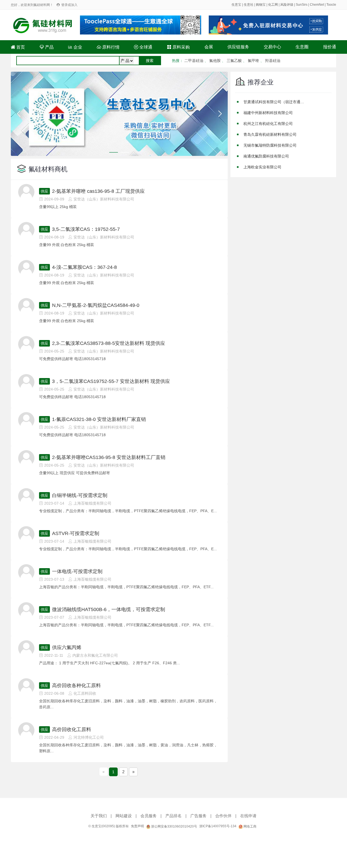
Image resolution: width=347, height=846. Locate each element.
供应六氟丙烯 (66, 647)
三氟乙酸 (234, 60)
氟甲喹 (253, 60)
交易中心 (272, 47)
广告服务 (198, 815)
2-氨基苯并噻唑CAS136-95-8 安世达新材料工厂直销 (108, 457)
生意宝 (236, 5)
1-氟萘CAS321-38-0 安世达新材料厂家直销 (99, 419)
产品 (47, 47)
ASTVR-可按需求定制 (75, 533)
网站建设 (123, 815)
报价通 (329, 47)
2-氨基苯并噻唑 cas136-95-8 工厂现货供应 (98, 191)
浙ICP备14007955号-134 (217, 826)
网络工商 (249, 826)
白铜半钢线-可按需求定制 (79, 495)
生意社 (248, 5)
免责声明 (137, 826)
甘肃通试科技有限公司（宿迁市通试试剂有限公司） (274, 102)
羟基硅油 (272, 60)
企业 (75, 47)
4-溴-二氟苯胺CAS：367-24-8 (84, 267)
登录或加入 (69, 5)
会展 (208, 47)
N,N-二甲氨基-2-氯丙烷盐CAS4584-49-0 (95, 305)
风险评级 (286, 5)
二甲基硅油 (193, 60)
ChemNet (317, 5)
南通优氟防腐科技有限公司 (266, 156)
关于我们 (99, 815)
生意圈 (302, 47)
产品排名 (173, 815)
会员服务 (148, 815)
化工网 (273, 5)
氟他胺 (215, 60)
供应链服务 (238, 47)
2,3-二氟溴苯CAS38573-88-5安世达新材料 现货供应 (108, 343)
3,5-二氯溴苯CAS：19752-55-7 (86, 229)
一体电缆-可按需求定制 (77, 571)
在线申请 (248, 815)
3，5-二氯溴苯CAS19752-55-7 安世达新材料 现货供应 (111, 381)
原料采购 (178, 47)
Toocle (331, 5)
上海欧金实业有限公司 (262, 167)
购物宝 (261, 5)
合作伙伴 (223, 815)
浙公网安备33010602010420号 (173, 826)
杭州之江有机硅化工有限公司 (268, 123)
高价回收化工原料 (71, 729)
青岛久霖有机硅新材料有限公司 (270, 134)
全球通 (143, 47)
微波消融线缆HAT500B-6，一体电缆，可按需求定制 (108, 609)
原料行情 (108, 47)
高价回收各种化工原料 (76, 685)
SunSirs (301, 5)
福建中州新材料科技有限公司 (268, 113)
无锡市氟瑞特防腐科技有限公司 (270, 145)
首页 (18, 47)
